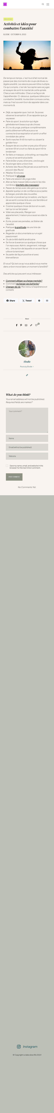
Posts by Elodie (26, 367)
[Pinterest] (21, 325)
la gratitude (20, 227)
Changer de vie (13, 286)
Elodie (6, 34)
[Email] (26, 325)
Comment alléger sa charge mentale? (24, 280)
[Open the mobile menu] (48, 4)
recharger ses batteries (27, 283)
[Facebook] (16, 325)
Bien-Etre (8, 19)
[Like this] (36, 325)
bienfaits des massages (27, 185)
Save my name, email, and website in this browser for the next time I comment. (26, 467)
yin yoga (21, 175)
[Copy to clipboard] (31, 325)
